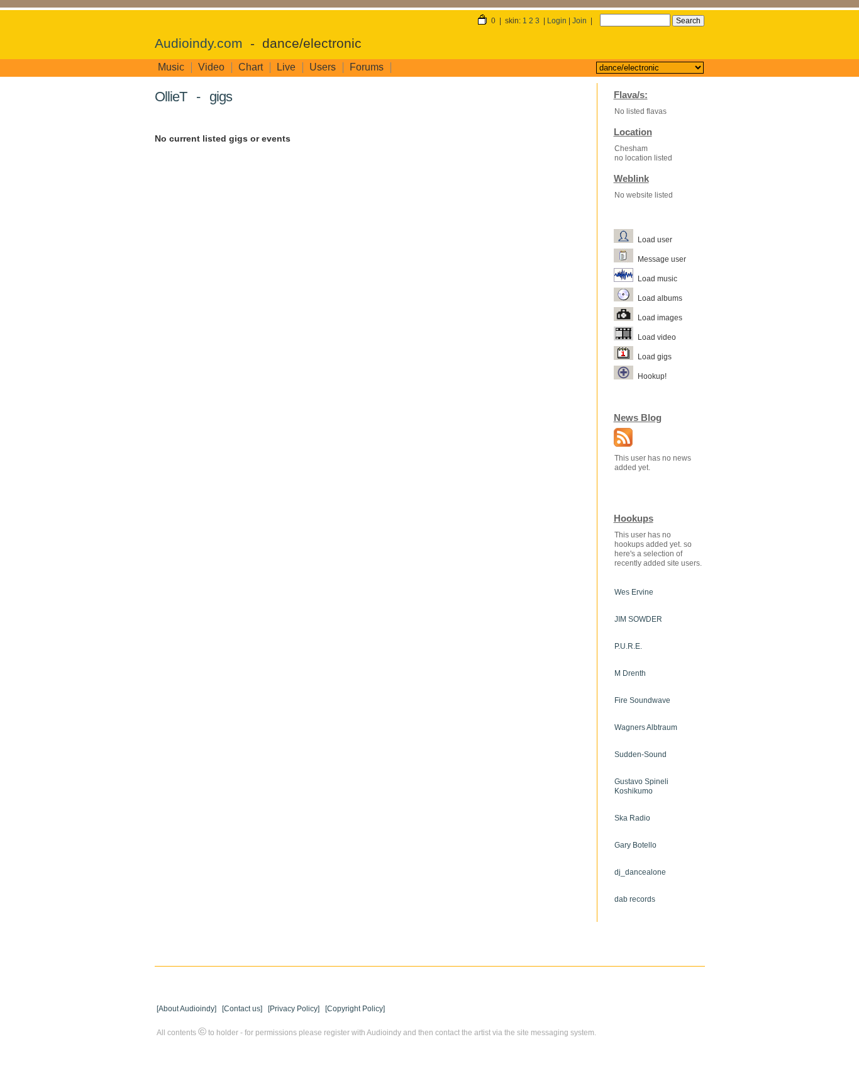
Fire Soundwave (642, 700)
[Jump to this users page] (626, 239)
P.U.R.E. (628, 646)
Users (322, 67)
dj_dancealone (640, 872)
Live (286, 67)
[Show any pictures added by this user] (626, 317)
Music (171, 67)
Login (557, 20)
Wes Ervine (633, 592)
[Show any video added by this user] (626, 337)
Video (211, 67)
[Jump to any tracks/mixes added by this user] (626, 278)
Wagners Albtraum (645, 727)
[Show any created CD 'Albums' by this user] (626, 298)
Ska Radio (632, 818)
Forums (367, 67)
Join (579, 20)
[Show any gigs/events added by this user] (626, 356)
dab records (634, 899)
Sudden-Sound (640, 754)
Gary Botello (635, 845)
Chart (250, 67)
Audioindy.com (199, 43)
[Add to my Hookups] (626, 376)
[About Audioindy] (186, 1008)
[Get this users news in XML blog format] (620, 439)
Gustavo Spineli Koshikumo (641, 786)
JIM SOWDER (638, 619)
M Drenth (630, 673)
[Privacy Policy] (293, 1008)
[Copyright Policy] (355, 1008)
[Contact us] (242, 1008)
